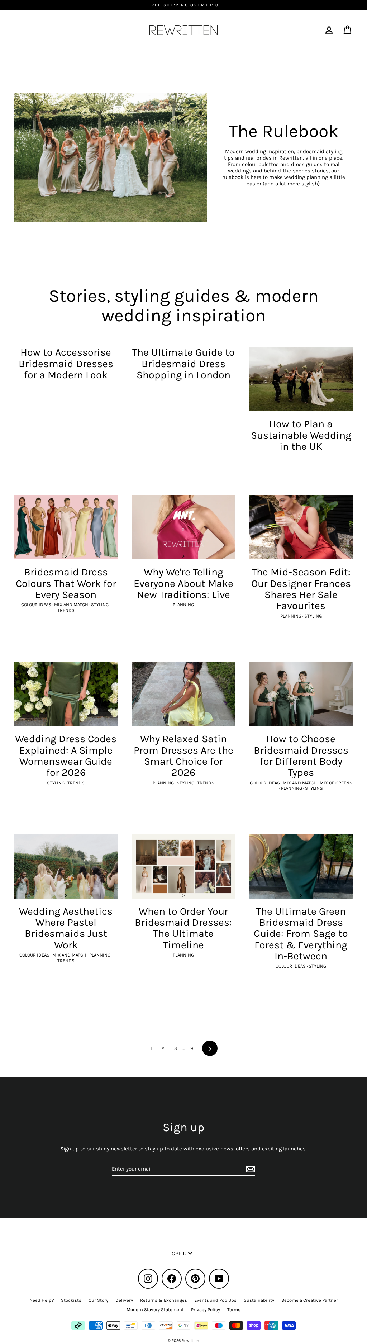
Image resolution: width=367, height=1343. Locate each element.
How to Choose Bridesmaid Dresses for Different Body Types (301, 755)
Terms (233, 1309)
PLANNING (183, 604)
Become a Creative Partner (309, 1300)
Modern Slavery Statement (155, 1309)
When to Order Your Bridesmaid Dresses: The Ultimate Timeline (183, 928)
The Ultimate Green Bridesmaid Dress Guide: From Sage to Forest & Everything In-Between (301, 933)
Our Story (98, 1300)
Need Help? (41, 1300)
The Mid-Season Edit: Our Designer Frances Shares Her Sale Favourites (301, 589)
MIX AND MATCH (71, 604)
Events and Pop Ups (215, 1300)
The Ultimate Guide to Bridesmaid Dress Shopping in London (183, 363)
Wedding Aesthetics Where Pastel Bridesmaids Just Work (66, 928)
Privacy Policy (205, 1309)
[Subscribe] (249, 1169)
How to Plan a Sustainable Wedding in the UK (301, 435)
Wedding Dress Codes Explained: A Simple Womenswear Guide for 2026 (65, 755)
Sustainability (259, 1300)
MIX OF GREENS (336, 782)
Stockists (71, 1300)
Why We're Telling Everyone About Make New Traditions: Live (183, 583)
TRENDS (66, 610)
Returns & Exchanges (163, 1300)
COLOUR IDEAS (36, 604)
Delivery (124, 1300)
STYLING (100, 604)
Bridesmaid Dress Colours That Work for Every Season (66, 583)
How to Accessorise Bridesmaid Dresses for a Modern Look (66, 363)
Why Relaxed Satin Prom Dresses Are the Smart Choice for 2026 (183, 755)
